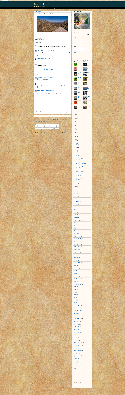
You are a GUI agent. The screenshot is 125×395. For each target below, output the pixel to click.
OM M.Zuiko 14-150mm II (77, 310)
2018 (75, 125)
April (76, 153)
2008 (75, 139)
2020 (75, 122)
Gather (88, 72)
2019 (75, 124)
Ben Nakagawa (39, 50)
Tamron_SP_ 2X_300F (77, 353)
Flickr (46, 8)
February (77, 183)
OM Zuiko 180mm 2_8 (77, 323)
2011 (75, 135)
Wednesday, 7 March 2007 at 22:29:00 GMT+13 (47, 69)
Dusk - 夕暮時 (79, 68)
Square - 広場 (79, 106)
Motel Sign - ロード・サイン (80, 167)
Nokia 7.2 (75, 297)
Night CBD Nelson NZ (76, 252)
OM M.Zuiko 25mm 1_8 (77, 313)
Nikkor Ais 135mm (76, 267)
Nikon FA (75, 291)
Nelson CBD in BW (76, 249)
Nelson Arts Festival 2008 (77, 244)
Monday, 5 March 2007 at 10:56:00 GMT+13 (48, 50)
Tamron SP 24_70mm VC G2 (77, 345)
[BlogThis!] (38, 38)
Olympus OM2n (76, 307)
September (77, 146)
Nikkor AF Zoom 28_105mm (77, 260)
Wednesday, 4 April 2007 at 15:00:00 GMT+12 (51, 83)
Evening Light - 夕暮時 (79, 97)
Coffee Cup (88, 78)
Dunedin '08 (75, 212)
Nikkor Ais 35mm (76, 273)
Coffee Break (75, 203)
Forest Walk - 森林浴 (79, 172)
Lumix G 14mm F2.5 (76, 231)
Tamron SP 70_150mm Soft (77, 348)
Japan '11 (75, 223)
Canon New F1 (75, 198)
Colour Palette (76, 204)
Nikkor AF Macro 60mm (77, 259)
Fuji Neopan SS (76, 217)
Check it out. (42, 86)
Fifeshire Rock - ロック (79, 92)
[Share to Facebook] (40, 38)
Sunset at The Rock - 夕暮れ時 (80, 158)
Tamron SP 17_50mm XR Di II (78, 342)
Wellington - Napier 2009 (77, 363)
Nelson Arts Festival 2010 (77, 247)
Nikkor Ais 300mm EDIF (77, 271)
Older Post (69, 116)
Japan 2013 (75, 225)
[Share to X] (39, 38)
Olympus (75, 303)
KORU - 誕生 (79, 78)
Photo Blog (42, 8)
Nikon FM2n (75, 294)
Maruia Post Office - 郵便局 (79, 168)
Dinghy (75, 206)
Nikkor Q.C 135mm (76, 279)
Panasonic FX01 (76, 337)
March (77, 154)
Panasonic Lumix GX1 (76, 339)
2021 (75, 121)
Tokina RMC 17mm (76, 356)
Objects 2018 (75, 300)
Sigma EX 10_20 (76, 340)
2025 (76, 115)
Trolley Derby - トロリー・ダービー (81, 163)
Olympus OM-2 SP (88, 106)
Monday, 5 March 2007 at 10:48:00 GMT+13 (47, 45)
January (77, 184)
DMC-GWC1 (75, 209)
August (77, 147)
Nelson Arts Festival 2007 (77, 243)
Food (74, 215)
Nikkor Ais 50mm (76, 275)
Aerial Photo (75, 193)
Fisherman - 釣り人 (78, 159)
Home (53, 116)
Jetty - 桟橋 (79, 73)
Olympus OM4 (75, 308)
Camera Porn (75, 196)
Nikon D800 (75, 287)
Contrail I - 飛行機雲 (79, 83)
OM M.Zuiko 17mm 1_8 (77, 311)
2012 (75, 133)
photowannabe (39, 45)
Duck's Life (75, 211)
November (77, 143)
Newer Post (36, 116)
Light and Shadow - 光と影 (79, 171)
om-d (74, 334)
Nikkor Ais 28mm (76, 270)
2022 (75, 120)
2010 (75, 136)
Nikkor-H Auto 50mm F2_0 (77, 283)
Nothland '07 (75, 299)
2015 (75, 129)
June (76, 150)
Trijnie (38, 58)
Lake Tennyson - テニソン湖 (79, 175)
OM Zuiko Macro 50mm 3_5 (78, 332)
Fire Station (75, 214)
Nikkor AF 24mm (76, 254)
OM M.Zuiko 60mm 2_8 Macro (78, 318)
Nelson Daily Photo (62, 8)
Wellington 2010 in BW (77, 364)
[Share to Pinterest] (40, 38)
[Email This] (37, 38)
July (76, 148)
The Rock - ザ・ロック (79, 160)
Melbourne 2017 (76, 239)
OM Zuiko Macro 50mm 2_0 (78, 331)
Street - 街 (77, 155)
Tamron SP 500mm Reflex (77, 347)
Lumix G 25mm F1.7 (76, 233)
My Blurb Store (56, 8)
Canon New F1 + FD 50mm (77, 199)
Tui (87, 101)
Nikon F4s (75, 289)
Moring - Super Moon (88, 87)
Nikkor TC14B (75, 281)
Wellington (75, 361)
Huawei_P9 (75, 222)
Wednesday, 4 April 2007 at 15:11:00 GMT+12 (48, 90)
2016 (75, 128)
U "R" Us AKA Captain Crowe (41, 83)
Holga (74, 219)
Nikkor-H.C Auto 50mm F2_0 (78, 284)
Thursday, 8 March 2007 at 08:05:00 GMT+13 (48, 77)
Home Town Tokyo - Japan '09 (78, 220)
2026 (75, 114)
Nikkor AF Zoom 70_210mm (77, 263)
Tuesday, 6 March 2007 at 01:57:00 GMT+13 (44, 58)
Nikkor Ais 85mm (76, 276)
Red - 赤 (79, 101)
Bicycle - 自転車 (78, 156)
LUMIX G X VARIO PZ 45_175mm (78, 236)
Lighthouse (75, 230)
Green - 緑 (79, 63)
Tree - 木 (77, 170)
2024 (75, 117)
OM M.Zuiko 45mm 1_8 (77, 316)
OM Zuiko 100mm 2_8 (77, 321)
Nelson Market (76, 251)
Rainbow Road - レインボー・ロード (81, 176)
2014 (75, 131)
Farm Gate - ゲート (78, 174)
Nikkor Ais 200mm (76, 268)
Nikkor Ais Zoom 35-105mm (77, 278)
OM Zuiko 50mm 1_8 (77, 329)
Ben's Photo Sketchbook (42, 4)
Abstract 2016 (76, 191)
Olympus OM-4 (88, 97)
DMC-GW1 (75, 207)
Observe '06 (75, 302)
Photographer (37, 8)
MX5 (74, 241)
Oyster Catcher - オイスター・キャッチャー (82, 181)
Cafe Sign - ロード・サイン (79, 166)
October (77, 144)
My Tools (68, 8)
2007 (75, 140)
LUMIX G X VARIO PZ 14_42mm (78, 235)
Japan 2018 (75, 227)
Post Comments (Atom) (54, 119)
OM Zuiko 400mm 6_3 (77, 326)
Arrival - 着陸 (79, 87)
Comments (76, 384)
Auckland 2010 (76, 195)
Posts (76, 382)
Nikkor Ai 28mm (76, 265)
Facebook (50, 8)
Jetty (74, 228)
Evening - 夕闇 (78, 179)
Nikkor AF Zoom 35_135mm (78, 262)
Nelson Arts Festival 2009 (77, 246)
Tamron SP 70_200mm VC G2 (78, 350)
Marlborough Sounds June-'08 (78, 238)
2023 (75, 118)
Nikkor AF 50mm (76, 255)
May (76, 151)
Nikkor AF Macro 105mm (77, 257)
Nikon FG (75, 292)
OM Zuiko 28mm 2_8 (77, 324)
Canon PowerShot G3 (41, 39)
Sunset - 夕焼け (78, 162)
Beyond (88, 91)
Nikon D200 (75, 286)
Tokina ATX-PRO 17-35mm (77, 355)
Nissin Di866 (75, 295)
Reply (37, 47)
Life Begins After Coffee (88, 64)
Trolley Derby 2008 (76, 358)
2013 (75, 132)
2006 (75, 186)
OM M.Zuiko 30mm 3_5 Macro (78, 315)
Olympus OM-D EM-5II (77, 305)
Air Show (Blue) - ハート (79, 164)
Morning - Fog (88, 68)
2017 (75, 126)
